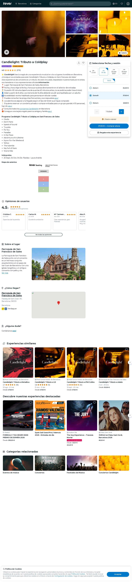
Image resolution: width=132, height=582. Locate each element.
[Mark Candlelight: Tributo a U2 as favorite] (62, 349)
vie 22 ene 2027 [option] (113, 71)
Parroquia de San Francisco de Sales (12, 294)
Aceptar (117, 574)
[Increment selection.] (121, 111)
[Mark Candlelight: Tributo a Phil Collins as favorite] (94, 349)
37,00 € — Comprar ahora (109, 126)
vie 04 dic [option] (103, 72)
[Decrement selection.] (96, 111)
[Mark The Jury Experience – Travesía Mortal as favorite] (94, 402)
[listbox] (109, 71)
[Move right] (130, 362)
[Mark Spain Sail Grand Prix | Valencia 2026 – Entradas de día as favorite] (62, 402)
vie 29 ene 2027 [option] (124, 71)
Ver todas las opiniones (43, 234)
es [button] (116, 4)
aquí (56, 98)
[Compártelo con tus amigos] (79, 63)
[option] (109, 88)
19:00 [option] (109, 80)
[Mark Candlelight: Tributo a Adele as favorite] (126, 349)
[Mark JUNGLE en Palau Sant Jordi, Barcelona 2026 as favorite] (126, 402)
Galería (124, 53)
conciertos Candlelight (29, 109)
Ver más (5, 273)
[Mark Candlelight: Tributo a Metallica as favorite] (30, 349)
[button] (109, 88)
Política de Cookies (78, 574)
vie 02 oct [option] (93, 72)
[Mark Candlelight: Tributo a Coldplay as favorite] (83, 63)
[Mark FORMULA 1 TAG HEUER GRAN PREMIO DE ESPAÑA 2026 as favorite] (30, 402)
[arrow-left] (90, 71)
